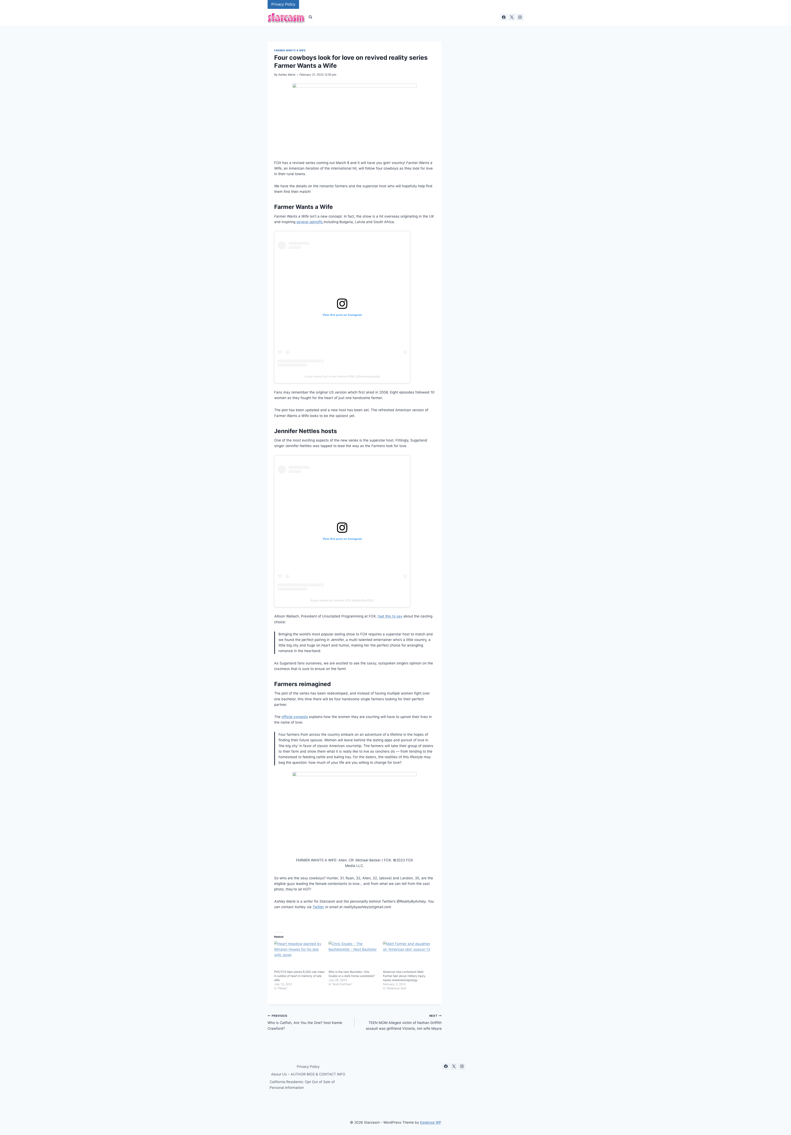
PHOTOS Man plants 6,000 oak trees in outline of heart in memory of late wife (299, 976)
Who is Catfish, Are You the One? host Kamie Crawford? (305, 1022)
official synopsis (295, 717)
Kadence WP (430, 1122)
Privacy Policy (283, 4)
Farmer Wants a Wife (289, 50)
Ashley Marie (286, 74)
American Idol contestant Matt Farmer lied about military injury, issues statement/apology (404, 976)
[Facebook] (503, 17)
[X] (511, 17)
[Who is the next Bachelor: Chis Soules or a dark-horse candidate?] (354, 955)
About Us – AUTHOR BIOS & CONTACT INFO (308, 1074)
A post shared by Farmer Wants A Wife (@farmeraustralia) (342, 376)
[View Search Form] (310, 17)
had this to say (390, 616)
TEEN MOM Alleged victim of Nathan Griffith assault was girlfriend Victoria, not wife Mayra (403, 1022)
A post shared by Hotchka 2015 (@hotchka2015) (342, 600)
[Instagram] (519, 17)
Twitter (318, 907)
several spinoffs (310, 222)
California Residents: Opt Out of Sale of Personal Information (302, 1084)
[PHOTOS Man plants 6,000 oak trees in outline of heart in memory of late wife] (299, 955)
